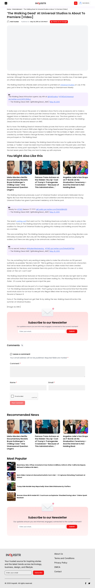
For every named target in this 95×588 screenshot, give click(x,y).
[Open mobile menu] (6, 3)
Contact (58, 571)
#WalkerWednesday (35, 248)
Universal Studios (67, 85)
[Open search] (75, 3)
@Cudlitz (40, 209)
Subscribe (38, 573)
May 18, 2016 (55, 102)
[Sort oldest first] (22, 345)
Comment (15, 363)
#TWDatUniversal (66, 96)
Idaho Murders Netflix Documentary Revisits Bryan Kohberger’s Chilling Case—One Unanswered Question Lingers (17, 183)
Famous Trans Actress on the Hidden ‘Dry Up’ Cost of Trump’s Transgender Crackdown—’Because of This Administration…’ (47, 182)
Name (13, 382)
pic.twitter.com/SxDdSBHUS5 (55, 209)
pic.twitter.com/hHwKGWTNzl (62, 248)
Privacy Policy (60, 563)
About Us (58, 554)
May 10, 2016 (55, 212)
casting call (21, 221)
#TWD (20, 209)
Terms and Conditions (64, 558)
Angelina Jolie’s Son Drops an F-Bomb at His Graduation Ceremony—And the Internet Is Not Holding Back (75, 182)
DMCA (57, 567)
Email (51, 382)
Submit (72, 331)
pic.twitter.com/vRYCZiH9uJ (20, 99)
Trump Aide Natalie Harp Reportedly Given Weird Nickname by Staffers (44, 486)
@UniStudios (53, 96)
